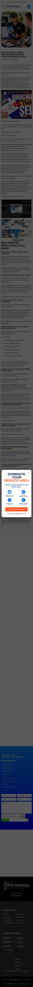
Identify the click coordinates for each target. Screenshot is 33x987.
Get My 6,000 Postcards (16, 509)
